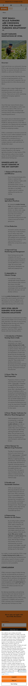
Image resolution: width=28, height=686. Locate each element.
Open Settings (14, 684)
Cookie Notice (10, 672)
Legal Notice (5, 674)
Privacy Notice (22, 671)
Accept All (14, 677)
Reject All (14, 680)
